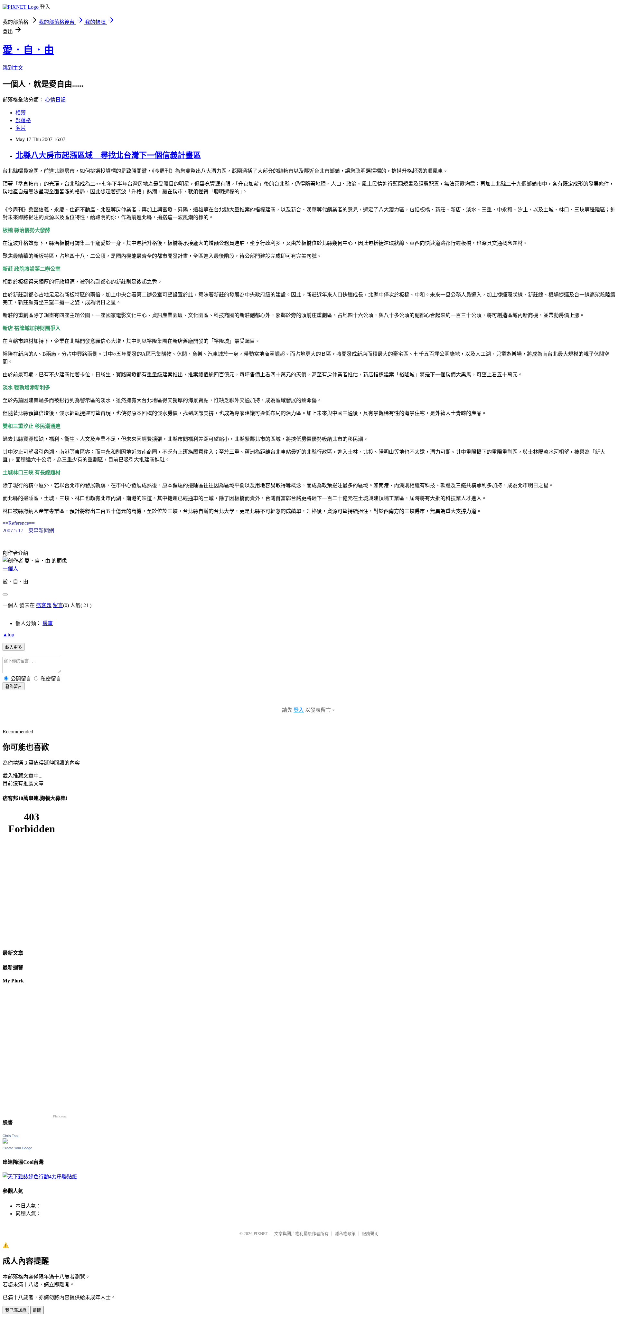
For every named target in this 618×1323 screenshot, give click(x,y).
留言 (58, 605)
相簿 (20, 112)
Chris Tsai (10, 1136)
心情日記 (55, 99)
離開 (37, 1310)
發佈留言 (13, 686)
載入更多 (13, 647)
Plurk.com (60, 1116)
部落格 (23, 120)
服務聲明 (370, 1233)
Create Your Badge (17, 1148)
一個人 (10, 568)
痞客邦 (44, 605)
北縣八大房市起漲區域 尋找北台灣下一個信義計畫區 (108, 155)
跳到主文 (13, 68)
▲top (8, 634)
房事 (47, 623)
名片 (20, 128)
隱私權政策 (345, 1233)
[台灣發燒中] (40, 1176)
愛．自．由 (28, 50)
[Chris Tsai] (5, 1141)
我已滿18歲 (15, 1310)
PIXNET (261, 1233)
